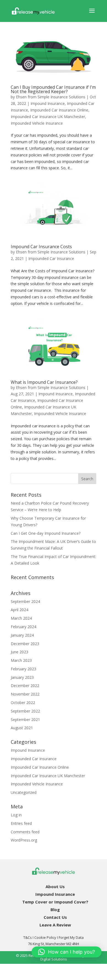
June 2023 (19, 651)
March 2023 (21, 660)
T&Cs (27, 937)
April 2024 (19, 609)
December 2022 (25, 685)
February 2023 (23, 668)
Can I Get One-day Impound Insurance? (45, 533)
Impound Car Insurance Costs (41, 247)
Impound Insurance (47, 103)
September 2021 (25, 719)
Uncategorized (23, 792)
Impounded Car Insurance (51, 258)
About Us (55, 886)
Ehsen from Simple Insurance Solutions (50, 96)
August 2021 (22, 727)
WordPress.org (24, 840)
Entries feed (21, 823)
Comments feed (25, 831)
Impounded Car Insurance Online (59, 110)
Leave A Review (55, 925)
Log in (16, 814)
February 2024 (23, 626)
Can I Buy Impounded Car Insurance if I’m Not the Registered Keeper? (53, 89)
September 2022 (25, 711)
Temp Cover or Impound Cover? (55, 902)
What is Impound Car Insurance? (44, 382)
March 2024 (21, 618)
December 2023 (25, 643)
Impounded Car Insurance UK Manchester (48, 116)
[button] (67, 951)
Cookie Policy (45, 937)
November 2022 (25, 694)
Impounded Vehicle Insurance (37, 123)
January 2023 (22, 677)
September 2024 (25, 601)
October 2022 (23, 702)
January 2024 (22, 635)
